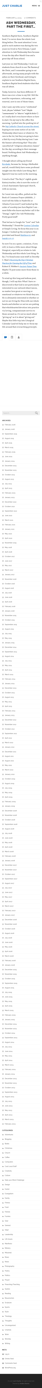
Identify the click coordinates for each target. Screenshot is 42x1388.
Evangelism (9, 1194)
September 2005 (11, 983)
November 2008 (11, 815)
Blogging (8, 1139)
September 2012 (11, 733)
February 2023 (10, 493)
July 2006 (8, 938)
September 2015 (11, 624)
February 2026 (10, 425)
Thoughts (8, 1321)
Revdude (6, 164)
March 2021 (9, 520)
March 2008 (9, 851)
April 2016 (8, 602)
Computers (9, 1162)
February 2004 (10, 1069)
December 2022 (10, 502)
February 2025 (10, 452)
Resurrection (9, 1298)
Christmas (8, 1148)
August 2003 (9, 1097)
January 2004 (10, 1074)
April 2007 (8, 901)
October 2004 (10, 1033)
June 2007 (8, 892)
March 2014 (9, 674)
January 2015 (9, 643)
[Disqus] (21, 372)
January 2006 (10, 965)
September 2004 (11, 1038)
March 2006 (9, 956)
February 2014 (10, 679)
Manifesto (8, 1243)
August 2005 (9, 988)
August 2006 (9, 933)
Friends (7, 1212)
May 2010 (8, 765)
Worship (8, 1339)
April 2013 (8, 706)
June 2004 (8, 1051)
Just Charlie (12, 5)
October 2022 (10, 506)
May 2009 (8, 792)
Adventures (9, 1134)
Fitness (7, 1203)
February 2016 (10, 606)
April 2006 (8, 951)
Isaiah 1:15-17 (8, 238)
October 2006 (10, 929)
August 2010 (9, 761)
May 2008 (8, 842)
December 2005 (11, 969)
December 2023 (10, 466)
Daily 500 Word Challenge (14, 1180)
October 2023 (10, 475)
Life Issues (8, 1239)
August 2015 (9, 629)
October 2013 (10, 693)
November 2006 (11, 924)
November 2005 (11, 974)
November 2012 (10, 724)
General (8, 1225)
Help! (7, 1230)
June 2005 (8, 997)
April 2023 (8, 488)
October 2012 (10, 729)
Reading (8, 1293)
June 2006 (8, 942)
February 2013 (10, 711)
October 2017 (10, 556)
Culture (7, 1175)
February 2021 (10, 525)
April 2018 (8, 552)
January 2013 (9, 715)
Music (7, 1257)
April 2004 (8, 1060)
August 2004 (9, 1042)
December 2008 (11, 811)
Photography (9, 1266)
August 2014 (9, 656)
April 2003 (8, 1115)
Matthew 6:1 (25, 235)
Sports (7, 1307)
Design (7, 1184)
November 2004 (11, 1028)
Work (7, 1334)
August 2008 (9, 829)
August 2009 (9, 783)
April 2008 (8, 847)
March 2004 (9, 1065)
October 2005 (10, 978)
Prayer (7, 1280)
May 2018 (8, 547)
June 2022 (8, 515)
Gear (6, 1221)
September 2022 (11, 511)
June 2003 (8, 1106)
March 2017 (9, 570)
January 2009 (10, 806)
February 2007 (10, 910)
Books (7, 1144)
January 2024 (10, 461)
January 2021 (9, 529)
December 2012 (10, 720)
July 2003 (8, 1101)
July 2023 (8, 484)
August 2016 (9, 588)
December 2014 (10, 647)
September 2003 (11, 1092)
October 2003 (10, 1087)
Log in (7, 1354)
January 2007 (10, 915)
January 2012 (9, 747)
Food (7, 1207)
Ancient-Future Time (28, 266)
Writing (7, 1343)
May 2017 (8, 565)
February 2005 (10, 1015)
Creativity (8, 1171)
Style (7, 1312)
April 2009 (8, 797)
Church (7, 1153)
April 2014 (8, 670)
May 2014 (8, 665)
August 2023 (9, 479)
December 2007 (11, 865)
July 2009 (8, 788)
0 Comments (30, 18)
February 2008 (10, 856)
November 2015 (10, 615)
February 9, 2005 (14, 18)
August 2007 (9, 883)
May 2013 (8, 702)
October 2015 (10, 620)
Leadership (9, 1234)
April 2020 (8, 538)
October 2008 (10, 820)
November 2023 (10, 470)
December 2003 (11, 1078)
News (7, 1262)
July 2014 (8, 661)
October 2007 (10, 874)
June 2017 (8, 561)
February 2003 (10, 1124)
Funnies (7, 1216)
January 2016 (9, 611)
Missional (8, 1253)
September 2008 (11, 824)
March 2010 (9, 770)
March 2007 (9, 906)
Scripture (8, 1302)
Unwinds (8, 1330)
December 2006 (11, 919)
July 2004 (8, 1047)
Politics (7, 1275)
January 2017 (9, 574)
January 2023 (9, 497)
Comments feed (11, 1363)
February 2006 (10, 960)
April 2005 (8, 1006)
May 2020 (8, 534)
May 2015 (8, 638)
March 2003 (9, 1119)
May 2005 (8, 1001)
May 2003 (8, 1110)
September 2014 (11, 652)
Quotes (7, 1289)
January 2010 (10, 774)
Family (7, 1198)
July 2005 (8, 992)
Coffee (7, 1157)
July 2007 (8, 888)
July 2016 (8, 593)
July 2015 (8, 633)
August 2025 (9, 438)
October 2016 (10, 584)
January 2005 (10, 1019)
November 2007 (11, 870)
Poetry (7, 1271)
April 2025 (8, 443)
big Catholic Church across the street (22, 126)
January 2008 (10, 860)
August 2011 (9, 756)
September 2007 (11, 879)
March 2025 (9, 447)
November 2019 (10, 543)
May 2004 (8, 1056)
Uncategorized (10, 1325)
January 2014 (9, 683)
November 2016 (10, 579)
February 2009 (10, 801)
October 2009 (10, 779)
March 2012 (9, 742)
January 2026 (10, 429)
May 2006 (8, 947)
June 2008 (8, 838)
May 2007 (8, 897)
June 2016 (8, 597)
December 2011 (10, 752)
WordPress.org (10, 1368)
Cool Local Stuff (10, 1166)
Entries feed (9, 1359)
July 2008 (8, 833)
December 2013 (10, 688)
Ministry (8, 1248)
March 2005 (9, 1010)
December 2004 (11, 1024)
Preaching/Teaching (12, 1284)
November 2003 (11, 1083)
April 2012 (8, 738)
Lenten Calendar (31, 225)
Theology (8, 1316)
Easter (7, 1189)
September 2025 (11, 434)
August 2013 (9, 697)
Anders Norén (24, 1383)
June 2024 (8, 456)
